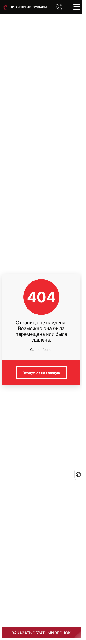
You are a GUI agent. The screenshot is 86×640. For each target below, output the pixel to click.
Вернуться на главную (41, 373)
